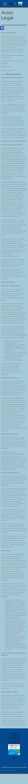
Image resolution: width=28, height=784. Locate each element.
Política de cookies (11, 767)
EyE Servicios (20, 770)
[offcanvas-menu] (15, 4)
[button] (2, 28)
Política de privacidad (22, 767)
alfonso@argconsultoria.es (14, 74)
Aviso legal (3, 767)
